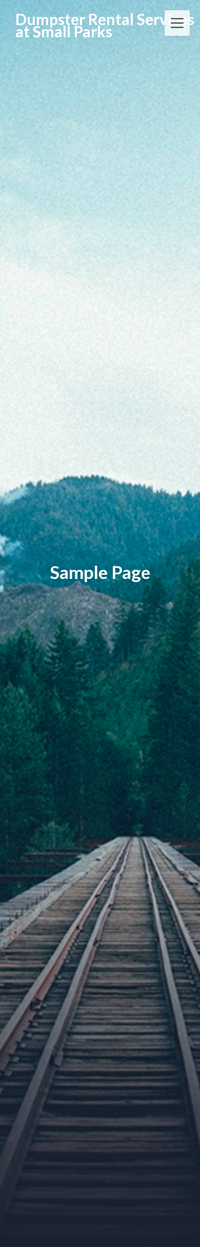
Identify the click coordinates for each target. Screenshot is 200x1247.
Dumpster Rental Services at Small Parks (104, 25)
